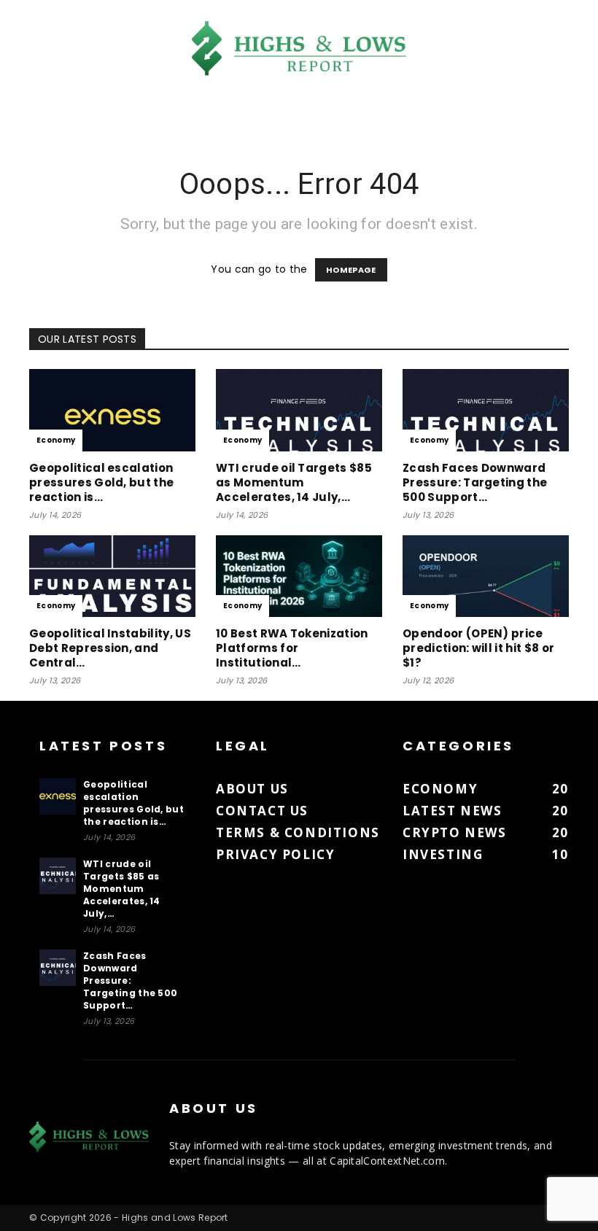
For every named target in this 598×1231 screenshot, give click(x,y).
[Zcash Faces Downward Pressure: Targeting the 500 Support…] (486, 410)
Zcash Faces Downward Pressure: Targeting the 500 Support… (475, 482)
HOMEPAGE (351, 270)
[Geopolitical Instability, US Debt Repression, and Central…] (112, 576)
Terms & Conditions (298, 832)
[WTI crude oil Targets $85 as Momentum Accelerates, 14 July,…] (299, 410)
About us (252, 788)
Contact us (262, 810)
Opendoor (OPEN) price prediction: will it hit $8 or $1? (478, 648)
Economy (55, 440)
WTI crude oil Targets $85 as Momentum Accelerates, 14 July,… (294, 482)
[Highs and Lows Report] (299, 48)
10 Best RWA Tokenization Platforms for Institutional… (292, 648)
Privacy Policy (275, 854)
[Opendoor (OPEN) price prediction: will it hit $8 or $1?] (486, 576)
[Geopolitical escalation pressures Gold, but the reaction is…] (112, 410)
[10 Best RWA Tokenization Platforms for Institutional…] (299, 576)
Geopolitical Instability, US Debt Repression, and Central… (110, 648)
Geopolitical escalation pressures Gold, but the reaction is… (101, 482)
